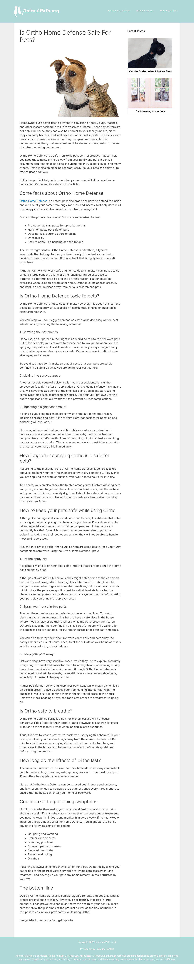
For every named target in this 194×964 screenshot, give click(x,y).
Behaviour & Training (119, 10)
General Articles (145, 10)
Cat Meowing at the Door (150, 111)
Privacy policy (87, 948)
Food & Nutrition (168, 10)
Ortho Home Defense (33, 201)
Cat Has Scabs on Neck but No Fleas (150, 71)
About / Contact (105, 948)
